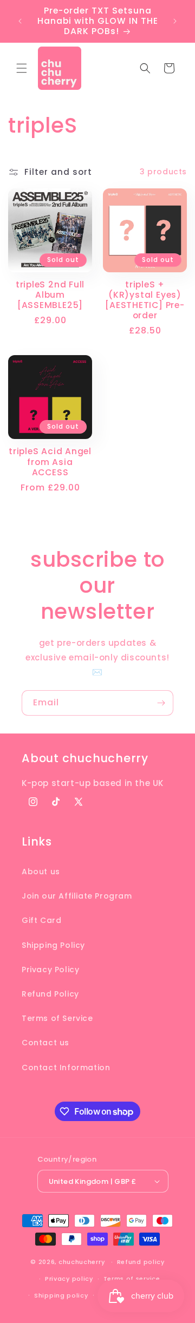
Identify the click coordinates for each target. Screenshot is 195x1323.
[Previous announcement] (20, 21)
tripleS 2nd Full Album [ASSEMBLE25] (50, 295)
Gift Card (41, 920)
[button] (22, 68)
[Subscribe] (161, 703)
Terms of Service (57, 1018)
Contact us (45, 1042)
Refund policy (141, 1261)
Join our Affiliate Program (77, 895)
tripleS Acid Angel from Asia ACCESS (50, 461)
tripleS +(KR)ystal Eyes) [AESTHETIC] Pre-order (144, 300)
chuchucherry (81, 1261)
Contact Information (66, 1067)
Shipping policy (61, 1295)
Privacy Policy (50, 969)
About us (41, 871)
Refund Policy (50, 993)
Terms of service (131, 1278)
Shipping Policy (53, 945)
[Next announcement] (175, 21)
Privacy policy (69, 1278)
